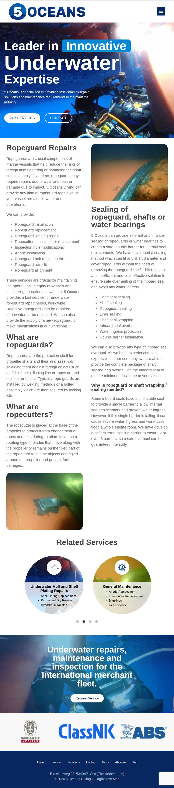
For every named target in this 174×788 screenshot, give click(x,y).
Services (56, 762)
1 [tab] (77, 621)
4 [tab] (96, 621)
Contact (91, 762)
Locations (74, 762)
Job (135, 762)
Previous (16, 587)
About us (120, 762)
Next (158, 587)
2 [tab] (84, 621)
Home (40, 762)
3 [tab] (90, 621)
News (105, 762)
